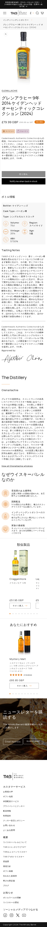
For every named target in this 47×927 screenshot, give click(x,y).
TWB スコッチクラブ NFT (14, 847)
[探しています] (44, 20)
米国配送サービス (11, 801)
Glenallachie (9, 90)
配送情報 (7, 811)
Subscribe (33, 741)
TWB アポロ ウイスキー (13, 856)
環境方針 (7, 866)
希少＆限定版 (9, 880)
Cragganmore (18, 578)
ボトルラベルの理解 (12, 897)
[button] (4, 13)
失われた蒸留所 (10, 876)
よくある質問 (9, 830)
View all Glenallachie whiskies (17, 466)
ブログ (6, 885)
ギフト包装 (8, 796)
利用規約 (7, 815)
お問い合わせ (9, 825)
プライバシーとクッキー (14, 806)
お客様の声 (8, 791)
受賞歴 (6, 861)
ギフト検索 (8, 871)
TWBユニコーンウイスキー (15, 852)
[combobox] (23, 20)
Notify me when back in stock (23, 181)
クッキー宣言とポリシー (14, 820)
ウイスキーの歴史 (11, 902)
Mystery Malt (18, 659)
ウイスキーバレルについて (15, 842)
